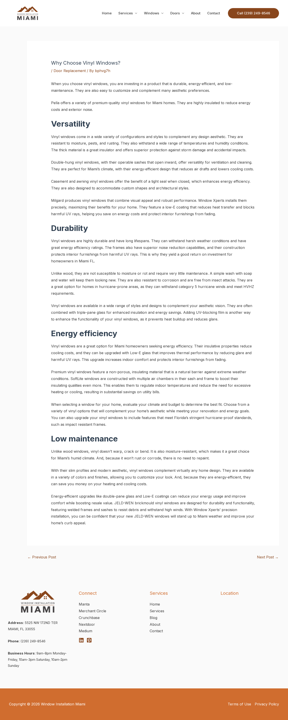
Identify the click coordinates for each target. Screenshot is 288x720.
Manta (84, 604)
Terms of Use (239, 704)
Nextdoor (87, 624)
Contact (213, 13)
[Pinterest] (89, 640)
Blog (153, 617)
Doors (175, 13)
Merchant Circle (92, 611)
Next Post (268, 557)
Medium (85, 631)
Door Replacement (70, 70)
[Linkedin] (81, 640)
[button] (253, 13)
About (195, 13)
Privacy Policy (267, 704)
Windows (151, 13)
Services (125, 13)
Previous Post (41, 557)
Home (107, 13)
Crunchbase (89, 617)
